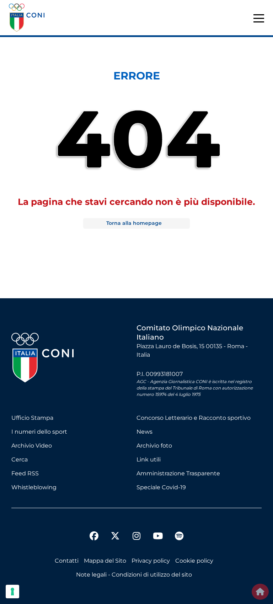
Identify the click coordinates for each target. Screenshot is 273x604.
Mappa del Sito (105, 560)
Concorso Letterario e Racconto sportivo (193, 417)
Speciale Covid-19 (161, 487)
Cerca (19, 459)
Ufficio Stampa (32, 417)
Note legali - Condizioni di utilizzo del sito (134, 574)
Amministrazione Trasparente (178, 473)
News (144, 431)
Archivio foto (154, 445)
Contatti (67, 560)
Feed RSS (25, 473)
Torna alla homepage (134, 223)
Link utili (148, 459)
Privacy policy (151, 560)
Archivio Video (31, 445)
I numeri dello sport (39, 431)
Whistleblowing (34, 487)
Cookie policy (194, 560)
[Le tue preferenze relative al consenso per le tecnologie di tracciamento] (12, 591)
